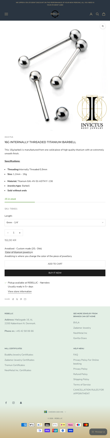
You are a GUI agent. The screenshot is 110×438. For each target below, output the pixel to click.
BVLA (76, 322)
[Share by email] (25, 299)
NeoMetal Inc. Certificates (18, 370)
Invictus (9, 137)
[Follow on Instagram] (13, 402)
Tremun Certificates (15, 365)
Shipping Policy (81, 379)
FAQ (75, 354)
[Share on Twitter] (17, 299)
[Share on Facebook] (13, 299)
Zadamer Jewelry (82, 327)
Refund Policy (80, 374)
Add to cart (55, 263)
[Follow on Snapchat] (20, 402)
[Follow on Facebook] (6, 402)
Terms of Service (82, 384)
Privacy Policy (80, 368)
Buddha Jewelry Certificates (19, 354)
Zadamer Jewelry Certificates (19, 360)
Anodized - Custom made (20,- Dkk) (23, 248)
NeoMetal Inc (80, 333)
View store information (20, 291)
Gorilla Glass (80, 338)
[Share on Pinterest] (21, 299)
